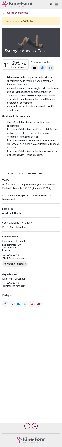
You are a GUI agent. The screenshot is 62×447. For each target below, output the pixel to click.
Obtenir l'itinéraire (16, 263)
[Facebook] (5, 304)
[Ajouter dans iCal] (34, 68)
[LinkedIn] (18, 304)
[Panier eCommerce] (51, 4)
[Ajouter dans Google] (50, 68)
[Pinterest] (32, 304)
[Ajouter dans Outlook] (42, 68)
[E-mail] (39, 304)
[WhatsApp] (25, 304)
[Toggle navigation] (57, 4)
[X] (12, 304)
